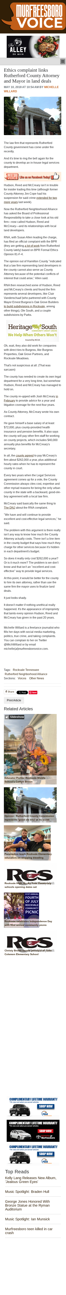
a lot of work (32, 245)
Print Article (14, 700)
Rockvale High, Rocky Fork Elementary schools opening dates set (28, 885)
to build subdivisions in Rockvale (24, 306)
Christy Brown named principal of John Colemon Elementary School (28, 952)
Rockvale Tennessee (26, 669)
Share (10, 691)
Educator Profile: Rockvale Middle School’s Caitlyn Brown (25, 780)
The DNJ (9, 507)
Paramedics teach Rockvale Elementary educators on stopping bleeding (28, 856)
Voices (22, 678)
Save (34, 692)
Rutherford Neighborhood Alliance (26, 674)
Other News (36, 678)
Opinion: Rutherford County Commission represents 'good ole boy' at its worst (29, 818)
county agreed (25, 455)
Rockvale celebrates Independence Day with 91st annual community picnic (28, 923)
